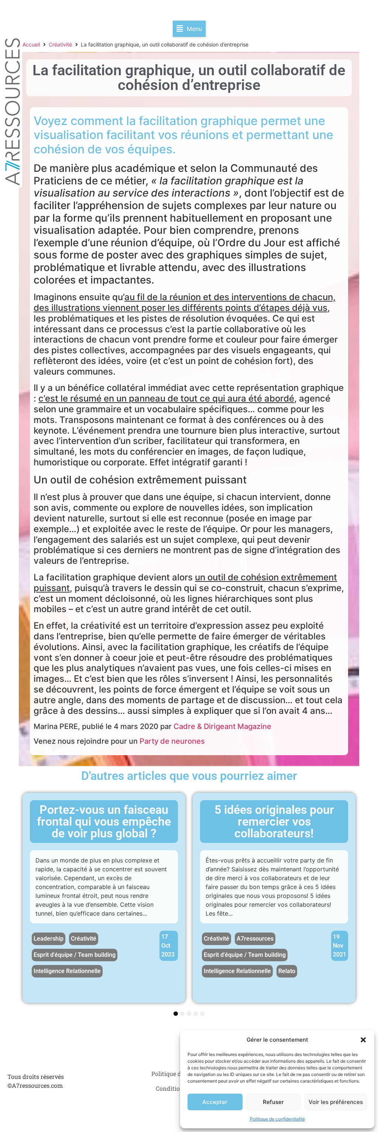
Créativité (60, 44)
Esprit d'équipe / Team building (75, 954)
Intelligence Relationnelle (67, 971)
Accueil (31, 44)
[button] (363, 1040)
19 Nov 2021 (339, 945)
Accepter (214, 1101)
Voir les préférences (336, 1101)
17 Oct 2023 (168, 945)
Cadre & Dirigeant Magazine (222, 726)
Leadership (48, 938)
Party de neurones (172, 741)
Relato (286, 971)
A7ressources (255, 938)
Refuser (273, 1101)
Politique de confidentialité (277, 1119)
